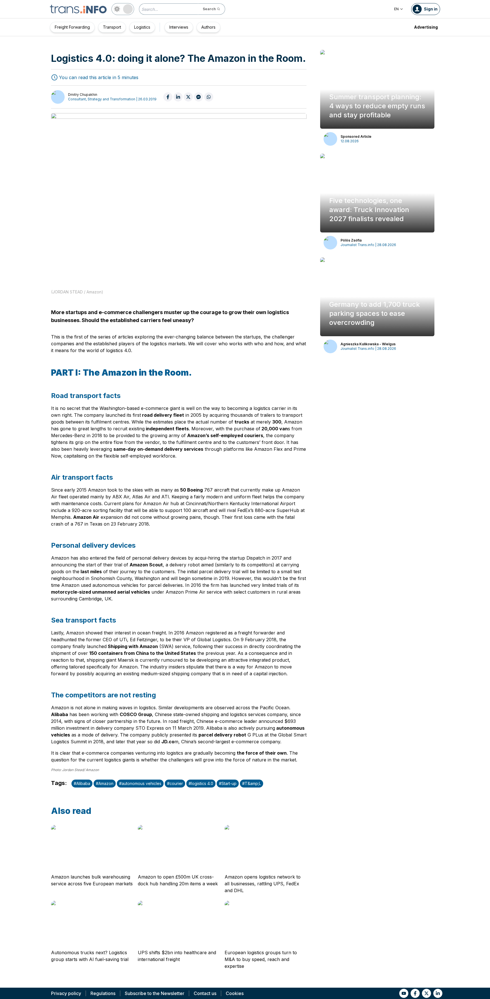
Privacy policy (66, 993)
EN (396, 9)
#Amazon (104, 783)
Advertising (426, 27)
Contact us (205, 993)
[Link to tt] (426, 993)
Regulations (102, 993)
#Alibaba (82, 783)
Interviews (178, 27)
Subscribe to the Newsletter (154, 993)
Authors (208, 27)
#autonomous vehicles (140, 783)
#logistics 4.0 (201, 783)
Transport (112, 27)
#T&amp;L (251, 783)
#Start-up (227, 783)
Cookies (235, 993)
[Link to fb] (415, 993)
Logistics (142, 27)
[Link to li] (437, 993)
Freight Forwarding (72, 27)
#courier (175, 783)
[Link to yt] (403, 993)
